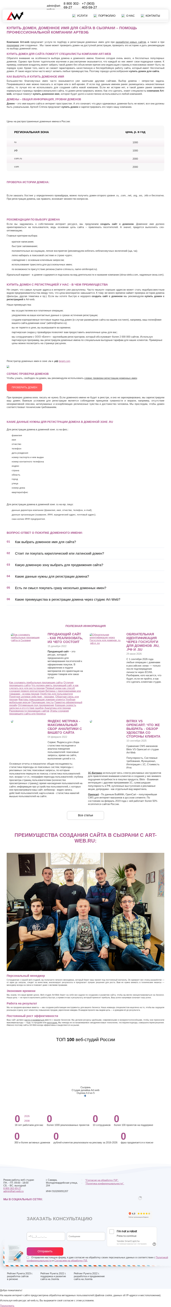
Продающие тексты (42, 702)
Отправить (45, 1251)
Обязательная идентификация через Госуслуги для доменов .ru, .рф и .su (142, 641)
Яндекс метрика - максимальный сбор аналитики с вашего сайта (65, 726)
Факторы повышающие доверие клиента (41, 699)
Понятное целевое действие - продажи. (32, 696)
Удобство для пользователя (56, 693)
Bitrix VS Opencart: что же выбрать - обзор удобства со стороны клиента (143, 728)
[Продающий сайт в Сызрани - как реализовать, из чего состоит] (28, 640)
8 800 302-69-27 (72, 5)
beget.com (64, 361)
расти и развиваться (34, 1020)
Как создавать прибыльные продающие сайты (36, 682)
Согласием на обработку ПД (70, 1260)
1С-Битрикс (95, 772)
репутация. (52, 1022)
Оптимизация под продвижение (36, 705)
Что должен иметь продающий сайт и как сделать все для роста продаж (43, 687)
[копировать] (58, 9)
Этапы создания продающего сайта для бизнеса (39, 712)
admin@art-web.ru (13, 1191)
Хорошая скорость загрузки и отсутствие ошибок (42, 706)
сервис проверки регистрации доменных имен (110, 378)
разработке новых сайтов (131, 42)
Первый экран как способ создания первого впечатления (42, 689)
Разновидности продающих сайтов (29, 710)
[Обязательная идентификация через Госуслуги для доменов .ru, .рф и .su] (106, 643)
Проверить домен (24, 387)
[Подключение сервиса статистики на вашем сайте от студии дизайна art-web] (12, 721)
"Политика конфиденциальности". (104, 1183)
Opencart (93, 794)
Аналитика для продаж (57, 708)
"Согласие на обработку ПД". (102, 1180)
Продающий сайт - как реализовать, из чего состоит (65, 638)
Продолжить (7, 1305)
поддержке (13, 45)
